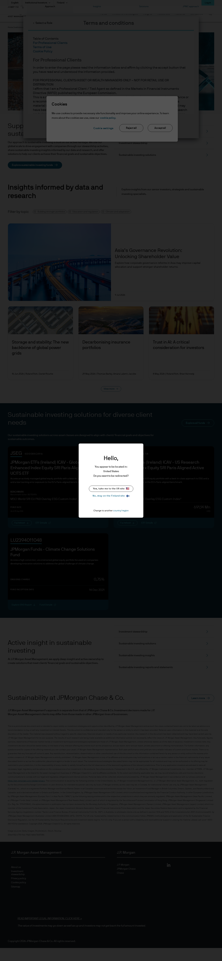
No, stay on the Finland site (109, 496)
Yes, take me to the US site (109, 489)
